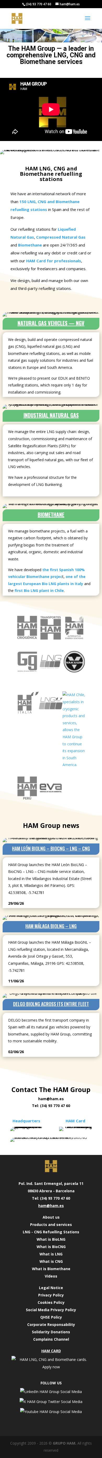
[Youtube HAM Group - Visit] (51, 1411)
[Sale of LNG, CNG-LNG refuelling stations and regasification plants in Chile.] (74, 764)
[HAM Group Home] (51, 1166)
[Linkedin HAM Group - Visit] (51, 1391)
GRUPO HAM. (64, 1443)
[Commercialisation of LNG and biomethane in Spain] (74, 638)
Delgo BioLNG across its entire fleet (51, 1004)
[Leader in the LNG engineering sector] (27, 638)
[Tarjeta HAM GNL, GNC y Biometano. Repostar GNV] (51, 1366)
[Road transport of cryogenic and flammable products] (51, 638)
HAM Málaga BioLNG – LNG (51, 926)
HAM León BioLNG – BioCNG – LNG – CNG (51, 848)
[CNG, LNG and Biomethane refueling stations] (27, 672)
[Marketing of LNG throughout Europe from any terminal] (51, 672)
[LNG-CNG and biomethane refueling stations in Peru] (51, 798)
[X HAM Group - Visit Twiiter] (51, 1401)
